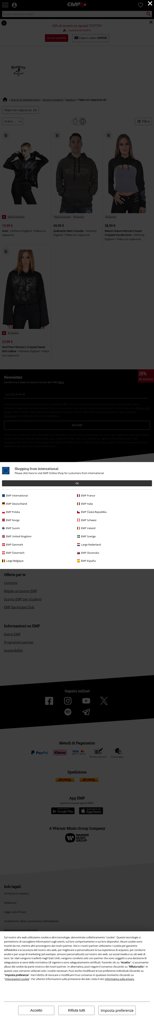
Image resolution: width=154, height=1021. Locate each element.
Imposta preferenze (117, 1010)
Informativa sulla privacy (119, 979)
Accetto (36, 1010)
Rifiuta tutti (76, 1010)
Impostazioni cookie (17, 979)
